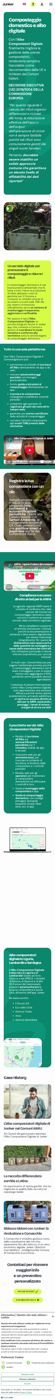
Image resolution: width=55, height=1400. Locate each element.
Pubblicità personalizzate (43, 1363)
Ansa (18, 1015)
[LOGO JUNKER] (8, 4)
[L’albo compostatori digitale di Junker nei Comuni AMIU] (27, 1085)
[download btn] (33, 4)
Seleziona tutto (27, 1374)
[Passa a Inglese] (25, 4)
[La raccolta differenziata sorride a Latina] (27, 1147)
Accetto (27, 1384)
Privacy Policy (26, 1392)
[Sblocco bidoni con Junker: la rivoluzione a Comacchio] (27, 1202)
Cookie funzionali (14, 1363)
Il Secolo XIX (22, 1003)
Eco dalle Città (23, 1007)
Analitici (9, 1367)
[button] (50, 4)
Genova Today (23, 1011)
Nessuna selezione (27, 1379)
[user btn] (42, 4)
